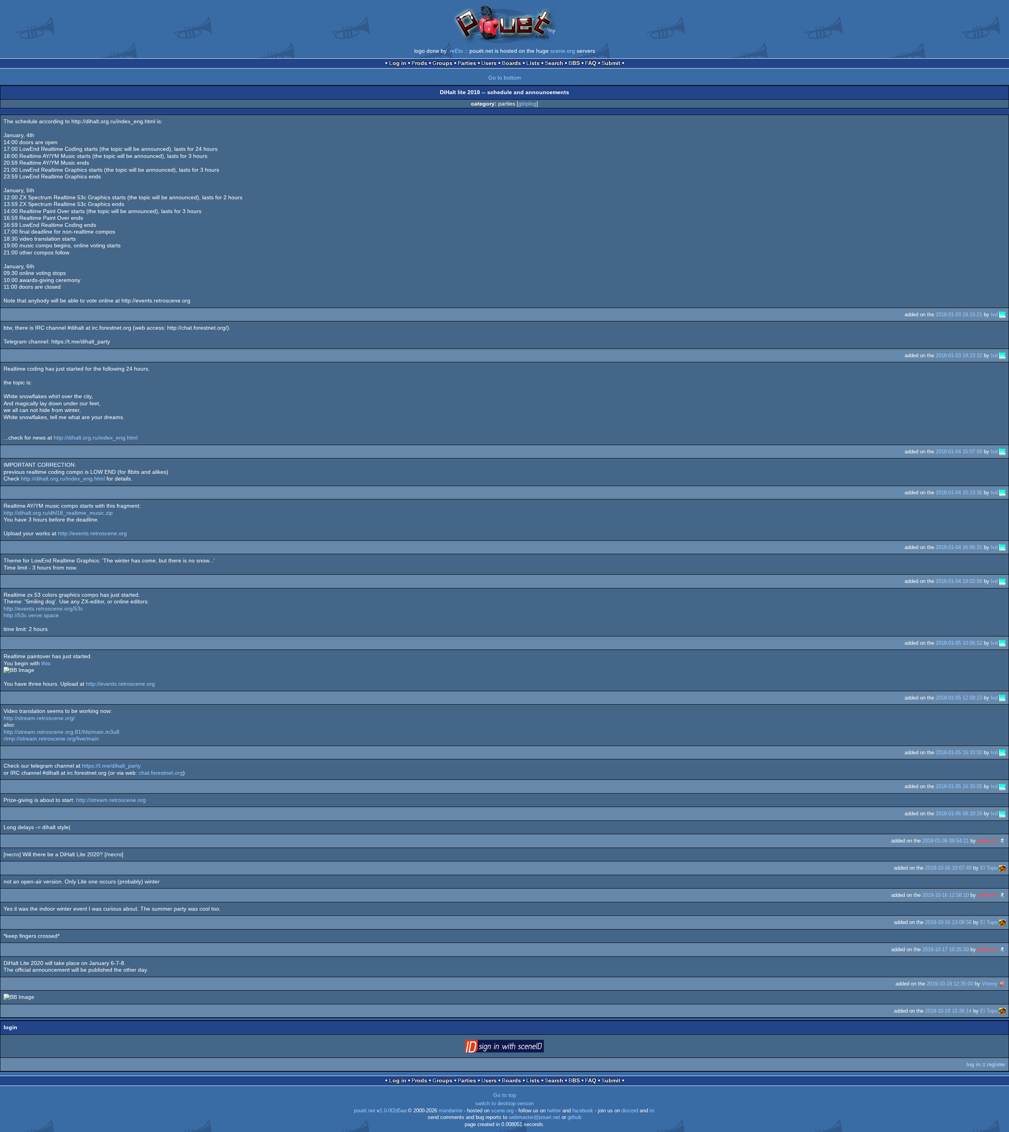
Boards (511, 63)
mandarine (450, 1110)
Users (489, 63)
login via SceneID (517, 1047)
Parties (467, 63)
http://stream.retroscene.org (111, 800)
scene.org (562, 51)
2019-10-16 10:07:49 (948, 868)
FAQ (590, 63)
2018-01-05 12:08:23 (959, 698)
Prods (419, 63)
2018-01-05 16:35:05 (959, 786)
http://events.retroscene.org (92, 533)
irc (652, 1110)
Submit (610, 63)
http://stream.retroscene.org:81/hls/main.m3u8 (61, 732)
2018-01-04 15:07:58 (959, 452)
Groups (442, 63)
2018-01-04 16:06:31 (959, 547)
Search (554, 63)
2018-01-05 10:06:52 (959, 643)
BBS (574, 63)
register (996, 1064)
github (574, 1117)
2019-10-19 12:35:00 (950, 984)
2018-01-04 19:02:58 (959, 581)
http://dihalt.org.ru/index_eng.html (96, 437)
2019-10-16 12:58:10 (945, 895)
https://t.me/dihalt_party (111, 766)
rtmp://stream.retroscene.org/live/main (51, 738)
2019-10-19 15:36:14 (948, 1011)
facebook (582, 1110)
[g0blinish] (1002, 841)
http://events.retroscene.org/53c (43, 608)
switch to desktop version (504, 1103)
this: (46, 663)
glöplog (527, 103)
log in (973, 1064)
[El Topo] (1002, 868)
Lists (533, 63)
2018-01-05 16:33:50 (959, 752)
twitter (554, 1110)
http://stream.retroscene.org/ (39, 718)
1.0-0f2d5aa (393, 1110)
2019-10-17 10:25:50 (945, 949)
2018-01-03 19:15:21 (959, 314)
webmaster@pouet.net (534, 1117)
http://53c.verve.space (31, 615)
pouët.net (364, 1110)
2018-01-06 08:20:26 (959, 814)
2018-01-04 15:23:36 (959, 492)
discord (630, 1110)
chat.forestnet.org (161, 773)
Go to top (504, 1095)
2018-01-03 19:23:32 (959, 355)
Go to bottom (504, 77)
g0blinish (987, 841)
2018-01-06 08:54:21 (945, 841)
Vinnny (990, 984)
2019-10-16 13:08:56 (948, 922)
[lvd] (1002, 314)
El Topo (989, 868)
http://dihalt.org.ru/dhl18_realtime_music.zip (58, 513)
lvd (994, 314)
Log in (397, 63)
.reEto (455, 51)
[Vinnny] (1002, 984)
